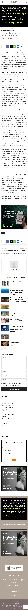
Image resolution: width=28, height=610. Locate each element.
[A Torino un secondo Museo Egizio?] (5, 336)
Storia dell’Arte (5, 418)
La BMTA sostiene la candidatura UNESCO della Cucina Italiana (17, 320)
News (3, 401)
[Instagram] (14, 595)
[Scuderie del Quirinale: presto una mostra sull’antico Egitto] (5, 343)
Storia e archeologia (9, 414)
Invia (14, 460)
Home (2, 28)
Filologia (6, 412)
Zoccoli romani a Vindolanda (18, 282)
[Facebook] (7, 46)
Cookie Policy (10, 601)
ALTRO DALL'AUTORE (19, 277)
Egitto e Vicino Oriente (7, 410)
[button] (2, 2)
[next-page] (5, 349)
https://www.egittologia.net (14, 585)
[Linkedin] (18, 46)
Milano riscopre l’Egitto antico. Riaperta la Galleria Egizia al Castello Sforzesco (18, 299)
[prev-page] (2, 349)
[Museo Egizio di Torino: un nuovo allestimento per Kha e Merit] (5, 313)
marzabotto (8, 232)
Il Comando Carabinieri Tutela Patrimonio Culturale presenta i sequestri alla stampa (7, 253)
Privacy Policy (17, 601)
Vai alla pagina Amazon (14, 23)
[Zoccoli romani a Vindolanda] (5, 283)
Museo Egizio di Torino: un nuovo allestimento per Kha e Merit (18, 313)
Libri (3, 425)
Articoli (7, 28)
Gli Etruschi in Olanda (16, 305)
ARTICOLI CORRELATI (7, 277)
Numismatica (5, 421)
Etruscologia (5, 416)
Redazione (5, 41)
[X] (11, 46)
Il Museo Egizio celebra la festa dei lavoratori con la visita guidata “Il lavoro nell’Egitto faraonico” (20, 253)
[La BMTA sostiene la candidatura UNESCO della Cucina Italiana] (5, 320)
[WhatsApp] (14, 46)
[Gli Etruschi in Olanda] (5, 306)
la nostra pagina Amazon (14, 507)
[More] (21, 46)
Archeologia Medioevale (8, 407)
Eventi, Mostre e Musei (14, 28)
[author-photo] (14, 264)
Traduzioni (4, 423)
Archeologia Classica (7, 405)
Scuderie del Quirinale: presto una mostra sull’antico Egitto (18, 343)
